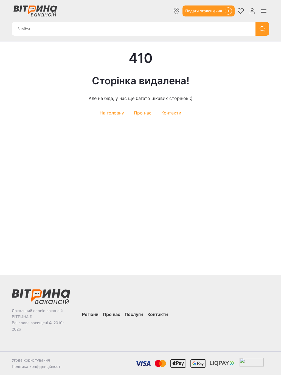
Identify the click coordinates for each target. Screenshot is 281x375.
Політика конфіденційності (36, 366)
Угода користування (31, 360)
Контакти (171, 113)
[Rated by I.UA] (252, 363)
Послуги (134, 314)
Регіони (90, 314)
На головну (112, 113)
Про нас (142, 113)
